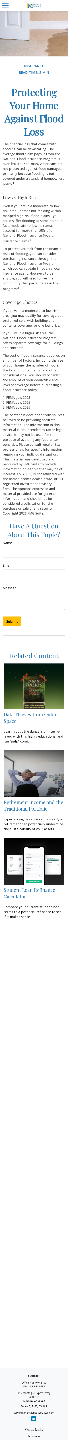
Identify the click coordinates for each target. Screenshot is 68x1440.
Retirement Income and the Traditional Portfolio (33, 805)
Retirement (34, 1436)
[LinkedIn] (33, 1418)
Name (7, 543)
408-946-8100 (38, 1382)
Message (9, 588)
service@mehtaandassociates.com (34, 1412)
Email (7, 565)
